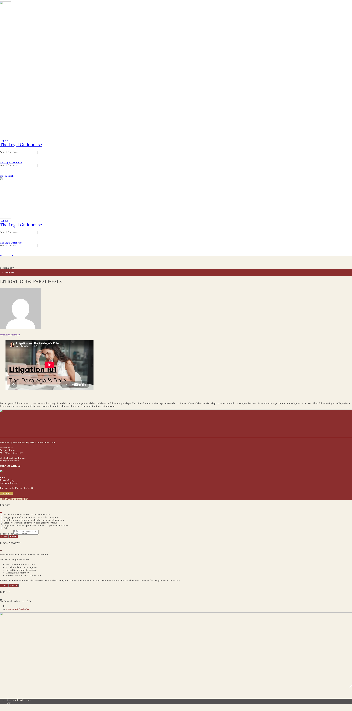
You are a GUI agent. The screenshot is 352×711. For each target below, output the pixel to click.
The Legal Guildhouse (21, 144)
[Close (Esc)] (1, 512)
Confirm (13, 585)
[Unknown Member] (20, 328)
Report (13, 536)
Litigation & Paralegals (17, 608)
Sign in (4, 140)
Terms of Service (9, 483)
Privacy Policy (7, 480)
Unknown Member (10, 334)
